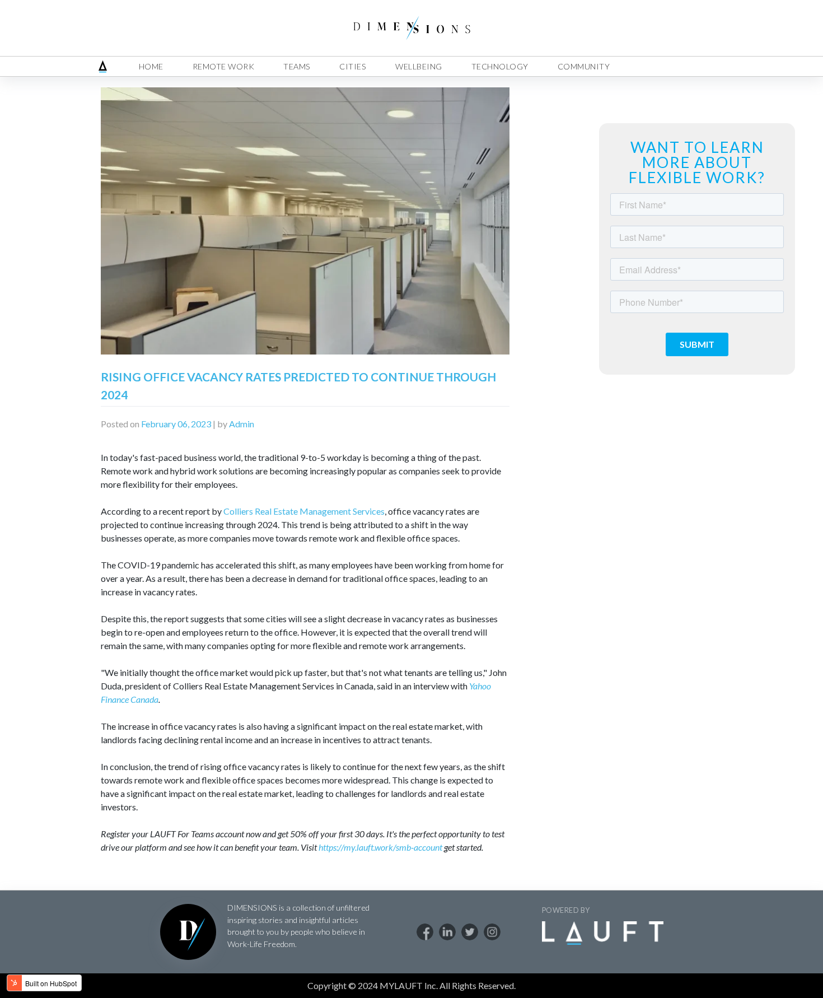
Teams (297, 66)
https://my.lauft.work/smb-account (380, 847)
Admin (241, 423)
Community (584, 66)
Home (151, 66)
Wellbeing (418, 66)
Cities (352, 66)
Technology (500, 66)
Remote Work (224, 66)
